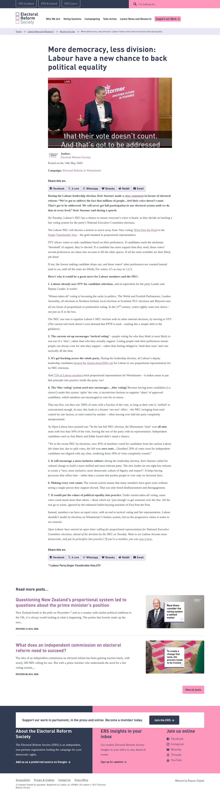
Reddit (125, 188)
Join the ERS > (164, 720)
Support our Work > (168, 18)
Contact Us (64, 780)
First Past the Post (145, 230)
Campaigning (92, 18)
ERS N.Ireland (49, 3)
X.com (75, 188)
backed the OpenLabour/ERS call (93, 363)
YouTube (176, 760)
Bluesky (110, 188)
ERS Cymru (70, 3)
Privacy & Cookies (44, 780)
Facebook (58, 188)
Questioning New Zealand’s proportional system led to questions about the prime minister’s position (71, 602)
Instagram (177, 744)
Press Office (81, 780)
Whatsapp (92, 188)
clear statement (134, 195)
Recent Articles (67, 31)
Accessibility (23, 780)
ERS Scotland (26, 3)
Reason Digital (196, 780)
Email (140, 188)
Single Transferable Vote (62, 234)
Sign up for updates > (114, 761)
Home (19, 31)
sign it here (145, 539)
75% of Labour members (68, 375)
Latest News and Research (135, 18)
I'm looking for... (147, 4)
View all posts (193, 689)
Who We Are (53, 18)
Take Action (110, 18)
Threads (176, 754)
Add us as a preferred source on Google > (43, 762)
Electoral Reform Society (75, 157)
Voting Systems (72, 18)
